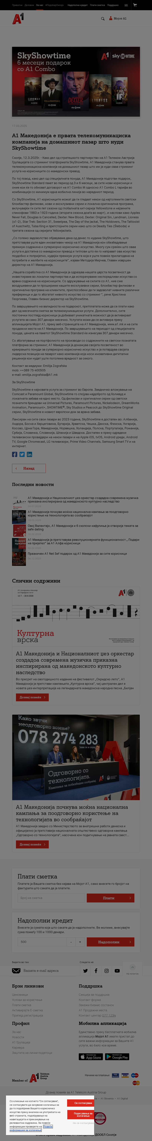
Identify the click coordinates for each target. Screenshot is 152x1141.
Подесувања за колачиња (83, 1114)
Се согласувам (83, 1103)
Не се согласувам (83, 1123)
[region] (50, 1115)
